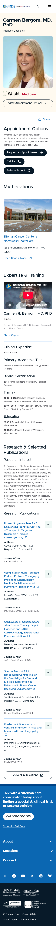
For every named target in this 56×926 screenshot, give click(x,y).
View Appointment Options (25, 103)
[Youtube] (23, 875)
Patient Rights (10, 920)
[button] (28, 842)
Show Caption (12, 335)
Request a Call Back (14, 826)
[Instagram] (41, 875)
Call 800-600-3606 (18, 816)
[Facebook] (14, 875)
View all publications (25, 775)
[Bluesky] (49, 875)
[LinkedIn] (32, 875)
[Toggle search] (38, 6)
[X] (5, 875)
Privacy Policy (28, 920)
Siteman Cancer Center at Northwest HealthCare (21, 239)
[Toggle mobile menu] (49, 6)
